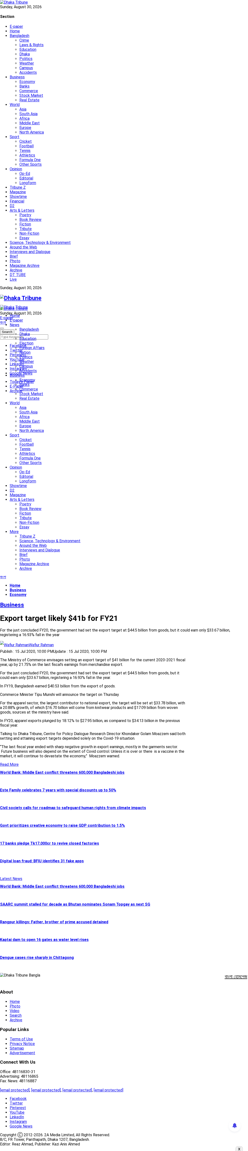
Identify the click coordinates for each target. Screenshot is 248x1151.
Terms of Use (21, 1039)
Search (16, 1015)
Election (26, 343)
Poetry (25, 215)
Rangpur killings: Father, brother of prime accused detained (54, 922)
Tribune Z (18, 187)
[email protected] (15, 1090)
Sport (14, 137)
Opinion (16, 169)
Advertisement (22, 1053)
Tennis (25, 150)
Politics (25, 58)
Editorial (26, 178)
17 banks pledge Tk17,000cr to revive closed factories (49, 843)
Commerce (28, 91)
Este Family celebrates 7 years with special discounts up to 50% (58, 790)
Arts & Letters (22, 210)
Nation (25, 352)
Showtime (18, 196)
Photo (15, 261)
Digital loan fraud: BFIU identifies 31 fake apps (42, 861)
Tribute (25, 228)
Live (13, 279)
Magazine (18, 192)
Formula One (30, 160)
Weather (26, 63)
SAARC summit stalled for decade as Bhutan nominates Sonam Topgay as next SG (75, 904)
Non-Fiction (29, 233)
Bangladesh (19, 35)
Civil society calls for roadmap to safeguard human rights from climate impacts (73, 807)
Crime (24, 40)
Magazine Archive (24, 265)
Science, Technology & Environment (40, 242)
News (14, 325)
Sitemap (17, 1048)
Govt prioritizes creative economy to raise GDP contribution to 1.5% (62, 825)
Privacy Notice (22, 1043)
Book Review (30, 219)
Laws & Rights (31, 45)
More (14, 531)
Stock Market (31, 95)
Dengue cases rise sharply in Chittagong (37, 957)
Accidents (28, 72)
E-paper (16, 26)
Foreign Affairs (32, 348)
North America (31, 132)
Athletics (27, 155)
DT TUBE (18, 274)
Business (17, 77)
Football (26, 146)
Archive (16, 270)
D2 (12, 205)
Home (15, 31)
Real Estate (29, 100)
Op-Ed (24, 173)
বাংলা (3, 322)
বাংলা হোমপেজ (236, 976)
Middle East (29, 123)
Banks (24, 86)
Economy (27, 81)
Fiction (25, 224)
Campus (26, 68)
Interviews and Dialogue (30, 251)
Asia (22, 109)
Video (14, 1010)
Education (27, 49)
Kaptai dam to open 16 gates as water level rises (44, 939)
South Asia (28, 114)
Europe (25, 127)
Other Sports (30, 164)
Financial (17, 201)
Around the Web (23, 247)
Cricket (25, 141)
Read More (9, 764)
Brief (14, 256)
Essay (24, 238)
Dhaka (24, 54)
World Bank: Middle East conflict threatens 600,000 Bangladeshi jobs (62, 772)
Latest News (11, 878)
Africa (24, 118)
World (15, 104)
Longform (27, 183)
